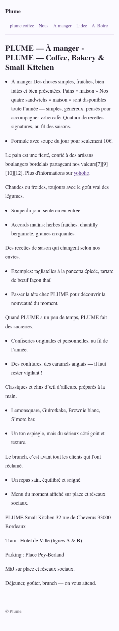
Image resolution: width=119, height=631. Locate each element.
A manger (62, 25)
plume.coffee (22, 25)
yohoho (81, 172)
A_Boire (100, 25)
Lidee (81, 25)
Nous (44, 25)
